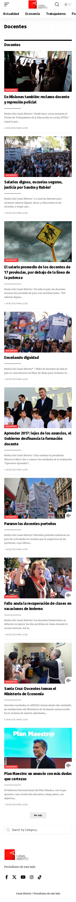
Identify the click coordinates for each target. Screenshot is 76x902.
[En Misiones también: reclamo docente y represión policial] (38, 71)
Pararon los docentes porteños (30, 523)
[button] (7, 4)
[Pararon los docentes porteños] (38, 498)
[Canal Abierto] (38, 4)
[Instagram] (32, 877)
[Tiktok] (40, 877)
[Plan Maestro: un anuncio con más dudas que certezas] (38, 748)
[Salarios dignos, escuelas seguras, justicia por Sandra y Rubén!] (38, 156)
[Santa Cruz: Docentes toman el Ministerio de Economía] (38, 663)
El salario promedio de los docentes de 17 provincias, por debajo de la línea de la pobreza (37, 272)
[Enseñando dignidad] (38, 332)
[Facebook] (6, 877)
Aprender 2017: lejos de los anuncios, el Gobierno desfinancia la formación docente (37, 438)
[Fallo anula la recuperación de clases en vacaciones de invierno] (38, 578)
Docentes (11, 90)
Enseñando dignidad (21, 357)
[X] (14, 877)
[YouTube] (23, 877)
